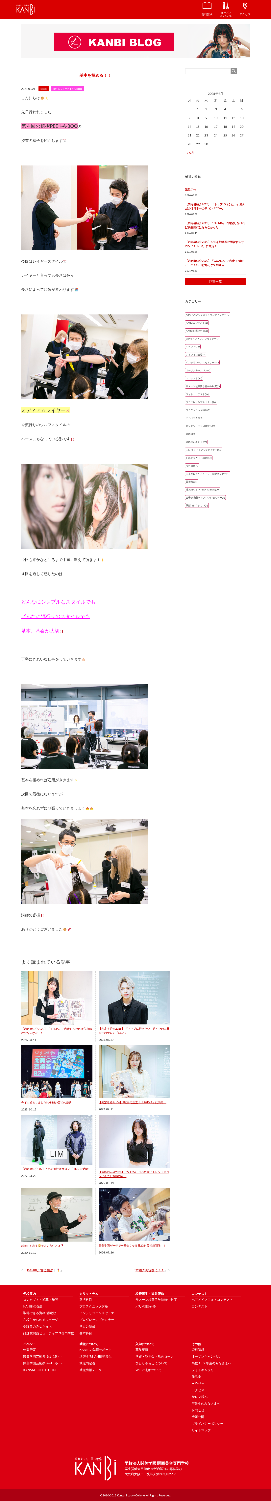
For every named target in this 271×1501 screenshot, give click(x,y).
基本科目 (85, 1333)
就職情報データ (90, 1370)
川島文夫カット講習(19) (199, 457)
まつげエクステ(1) (196, 418)
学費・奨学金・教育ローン (155, 1356)
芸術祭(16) (191, 481)
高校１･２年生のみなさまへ (211, 1363)
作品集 (196, 1376)
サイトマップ (201, 1430)
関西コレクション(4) (197, 505)
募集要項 (142, 1349)
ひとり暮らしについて (151, 1363)
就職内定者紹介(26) (196, 441)
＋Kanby (198, 1383)
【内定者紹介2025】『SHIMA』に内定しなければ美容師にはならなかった (215, 225)
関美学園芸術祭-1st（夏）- (42, 1356)
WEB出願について (149, 1370)
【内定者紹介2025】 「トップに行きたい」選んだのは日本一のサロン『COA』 (215, 206)
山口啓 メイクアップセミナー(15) (204, 449)
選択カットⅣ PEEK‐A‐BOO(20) (202, 489)
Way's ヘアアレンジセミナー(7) (202, 338)
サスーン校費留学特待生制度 (156, 1299)
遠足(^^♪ (190, 189)
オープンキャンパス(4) (198, 370)
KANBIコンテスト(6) (197, 322)
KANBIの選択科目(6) (197, 330)
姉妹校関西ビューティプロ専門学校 (48, 1333)
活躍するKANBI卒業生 (95, 1356)
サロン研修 (87, 1326)
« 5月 (190, 153)
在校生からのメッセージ (40, 1319)
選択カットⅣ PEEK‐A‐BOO (67, 88)
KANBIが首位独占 (40, 1270)
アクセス (198, 1390)
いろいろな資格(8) (196, 354)
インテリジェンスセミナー (98, 1313)
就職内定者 (87, 1363)
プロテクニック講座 (93, 1306)
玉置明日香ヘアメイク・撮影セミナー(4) (207, 473)
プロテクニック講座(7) (198, 410)
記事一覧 (215, 281)
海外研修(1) (192, 465)
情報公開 (198, 1417)
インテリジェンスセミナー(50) (202, 362)
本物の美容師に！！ (150, 1270)
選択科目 (85, 1299)
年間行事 (29, 1349)
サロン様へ (200, 1396)
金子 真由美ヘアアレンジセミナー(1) (205, 497)
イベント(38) (193, 346)
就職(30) (190, 433)
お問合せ (198, 1410)
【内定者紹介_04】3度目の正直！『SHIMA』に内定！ (132, 1102)
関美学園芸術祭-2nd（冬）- (42, 1363)
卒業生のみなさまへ (206, 1403)
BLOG (43, 88)
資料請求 (198, 1349)
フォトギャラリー (204, 1370)
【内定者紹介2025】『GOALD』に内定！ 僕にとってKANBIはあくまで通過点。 (214, 263)
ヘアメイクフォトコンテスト (212, 1299)
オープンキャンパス (206, 1356)
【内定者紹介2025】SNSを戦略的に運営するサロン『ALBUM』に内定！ (214, 244)
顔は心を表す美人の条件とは (41, 1245)
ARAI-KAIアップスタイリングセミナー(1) (208, 314)
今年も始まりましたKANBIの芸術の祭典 (46, 1102)
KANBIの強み (33, 1306)
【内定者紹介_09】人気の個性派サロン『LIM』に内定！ (56, 1168)
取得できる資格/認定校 (39, 1313)
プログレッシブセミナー (96, 1319)
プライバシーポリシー (207, 1423)
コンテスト (200, 1306)
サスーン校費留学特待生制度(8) (203, 386)
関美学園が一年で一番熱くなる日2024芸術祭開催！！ (132, 1245)
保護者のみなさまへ (37, 1326)
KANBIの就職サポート (95, 1349)
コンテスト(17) (194, 378)
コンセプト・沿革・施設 (40, 1299)
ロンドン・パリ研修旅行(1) (200, 426)
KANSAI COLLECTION (39, 1370)
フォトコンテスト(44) (197, 394)
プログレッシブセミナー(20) (201, 402)
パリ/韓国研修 (146, 1306)
